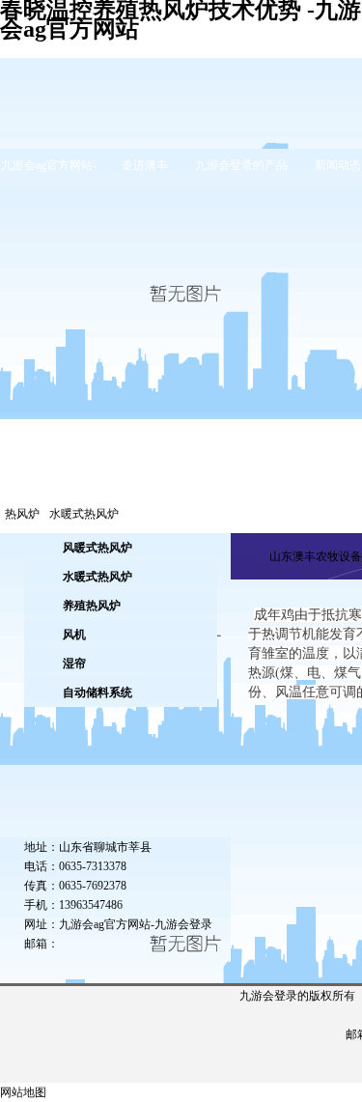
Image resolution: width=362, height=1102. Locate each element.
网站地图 (23, 1092)
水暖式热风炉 (84, 514)
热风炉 (22, 514)
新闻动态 (338, 165)
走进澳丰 (145, 165)
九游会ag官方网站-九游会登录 (135, 924)
